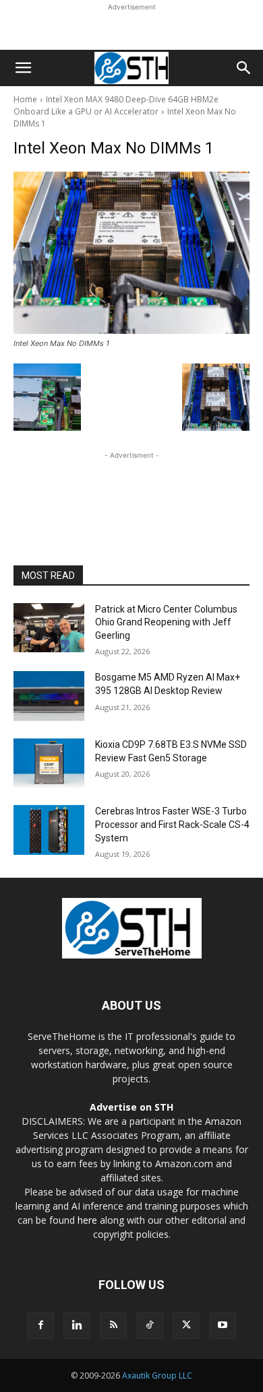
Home (25, 99)
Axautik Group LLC (157, 1375)
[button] (23, 68)
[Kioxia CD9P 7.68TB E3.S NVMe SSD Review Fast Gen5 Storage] (48, 763)
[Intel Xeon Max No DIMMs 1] (131, 253)
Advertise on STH (131, 1107)
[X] (186, 1325)
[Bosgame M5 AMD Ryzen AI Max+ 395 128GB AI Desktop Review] (48, 696)
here (87, 1220)
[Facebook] (40, 1325)
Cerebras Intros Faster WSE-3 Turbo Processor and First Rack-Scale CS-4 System (172, 824)
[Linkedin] (76, 1325)
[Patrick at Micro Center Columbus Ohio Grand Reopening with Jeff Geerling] (48, 628)
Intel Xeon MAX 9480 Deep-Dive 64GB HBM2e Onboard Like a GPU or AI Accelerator (115, 105)
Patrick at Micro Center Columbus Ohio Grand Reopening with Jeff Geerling (166, 622)
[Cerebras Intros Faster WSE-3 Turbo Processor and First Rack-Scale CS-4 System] (48, 830)
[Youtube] (222, 1325)
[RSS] (113, 1325)
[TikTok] (149, 1325)
